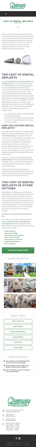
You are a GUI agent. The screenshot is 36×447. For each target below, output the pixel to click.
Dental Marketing (10, 442)
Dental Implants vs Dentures (13, 239)
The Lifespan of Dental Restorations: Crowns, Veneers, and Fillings (18, 362)
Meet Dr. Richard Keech (18, 331)
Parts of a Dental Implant (12, 237)
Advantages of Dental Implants (14, 235)
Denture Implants (10, 243)
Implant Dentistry (10, 231)
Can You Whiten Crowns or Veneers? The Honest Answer (18, 370)
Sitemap (27, 442)
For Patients (18, 342)
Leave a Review (18, 347)
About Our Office (18, 321)
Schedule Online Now (18, 250)
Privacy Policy (10, 444)
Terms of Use (18, 444)
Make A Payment (18, 326)
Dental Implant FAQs (11, 233)
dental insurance (10, 135)
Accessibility (26, 444)
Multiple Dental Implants (12, 241)
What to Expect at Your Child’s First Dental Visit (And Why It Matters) (17, 366)
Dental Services (18, 337)
